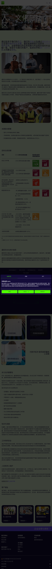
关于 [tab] (43, 276)
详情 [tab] (26, 276)
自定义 (25, 291)
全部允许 (42, 291)
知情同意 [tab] (9, 276)
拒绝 (9, 291)
